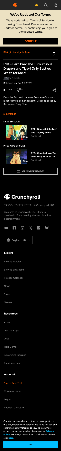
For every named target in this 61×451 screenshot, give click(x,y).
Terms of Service (40, 20)
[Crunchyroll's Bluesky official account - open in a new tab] (47, 228)
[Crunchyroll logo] (15, 5)
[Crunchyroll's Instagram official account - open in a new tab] (22, 228)
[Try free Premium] (36, 5)
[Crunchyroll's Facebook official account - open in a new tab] (14, 228)
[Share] (54, 90)
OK (30, 444)
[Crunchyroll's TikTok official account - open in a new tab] (39, 228)
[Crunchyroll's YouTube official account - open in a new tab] (6, 228)
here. (11, 437)
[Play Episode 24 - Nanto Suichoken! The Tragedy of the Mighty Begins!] (30, 132)
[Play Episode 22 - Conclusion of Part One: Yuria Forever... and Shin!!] (30, 156)
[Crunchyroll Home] (22, 197)
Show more (9, 114)
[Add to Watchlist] (54, 54)
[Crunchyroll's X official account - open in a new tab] (30, 228)
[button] (5, 5)
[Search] (46, 5)
